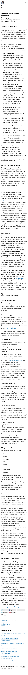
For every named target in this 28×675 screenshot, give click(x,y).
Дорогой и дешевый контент (5, 625)
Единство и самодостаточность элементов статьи (10, 657)
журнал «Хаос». (19, 278)
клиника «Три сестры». (16, 360)
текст (5, 614)
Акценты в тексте (6, 646)
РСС (24, 666)
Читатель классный (7, 661)
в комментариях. (11, 329)
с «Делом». (4, 200)
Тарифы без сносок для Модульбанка (12, 643)
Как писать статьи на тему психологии (13, 633)
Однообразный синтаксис (9, 649)
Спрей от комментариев (8, 636)
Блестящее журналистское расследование (9, 652)
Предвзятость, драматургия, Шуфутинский (4, 622)
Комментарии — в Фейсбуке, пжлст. (12, 607)
